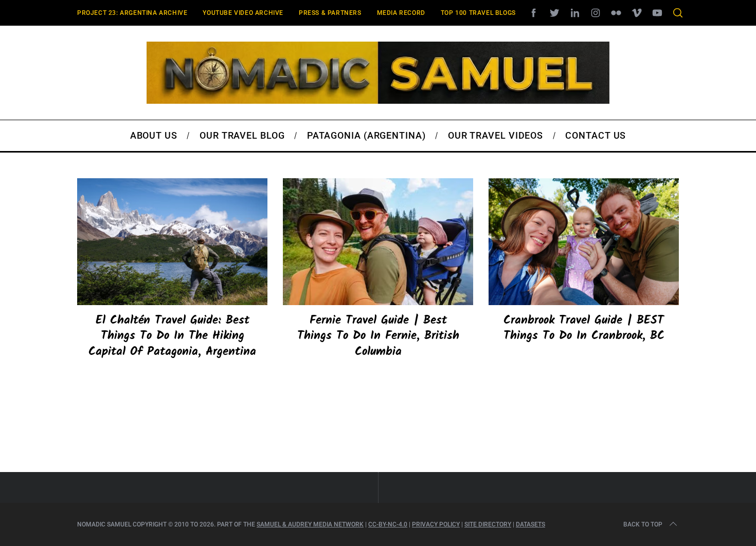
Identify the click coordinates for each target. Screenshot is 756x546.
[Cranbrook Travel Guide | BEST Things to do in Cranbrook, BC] (584, 241)
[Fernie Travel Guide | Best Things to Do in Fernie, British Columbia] (378, 241)
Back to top (642, 524)
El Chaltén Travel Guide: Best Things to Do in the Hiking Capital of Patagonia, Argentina (172, 336)
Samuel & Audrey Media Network (310, 524)
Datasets (530, 524)
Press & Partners (330, 12)
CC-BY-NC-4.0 (387, 524)
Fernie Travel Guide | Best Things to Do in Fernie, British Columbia (378, 336)
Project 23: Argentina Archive (132, 12)
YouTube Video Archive (243, 12)
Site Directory (487, 524)
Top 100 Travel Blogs (478, 12)
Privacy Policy (436, 524)
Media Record (401, 12)
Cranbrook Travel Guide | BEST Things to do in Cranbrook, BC (583, 328)
